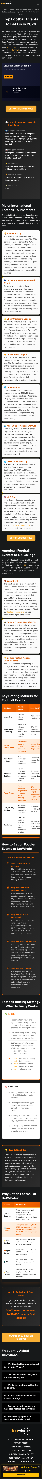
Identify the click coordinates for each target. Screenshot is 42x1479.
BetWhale (16, 50)
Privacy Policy (21, 1443)
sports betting (13, 47)
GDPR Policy (14, 1458)
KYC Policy (13, 1461)
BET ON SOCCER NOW (21, 538)
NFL (24, 565)
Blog (10, 1439)
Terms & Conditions (21, 1450)
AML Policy (28, 1458)
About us (19, 1439)
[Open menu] (38, 3)
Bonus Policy (27, 1461)
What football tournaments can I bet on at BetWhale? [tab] (21, 1365)
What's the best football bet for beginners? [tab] (21, 1386)
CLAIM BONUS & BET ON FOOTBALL (21, 1337)
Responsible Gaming (21, 1447)
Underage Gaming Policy (21, 1454)
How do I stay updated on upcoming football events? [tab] (18, 1417)
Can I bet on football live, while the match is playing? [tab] (20, 1376)
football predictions (21, 525)
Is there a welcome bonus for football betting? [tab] (20, 1396)
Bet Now (8, 77)
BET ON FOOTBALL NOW (21, 109)
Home (5, 10)
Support (30, 1439)
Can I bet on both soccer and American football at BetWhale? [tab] (19, 1407)
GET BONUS (21, 1475)
